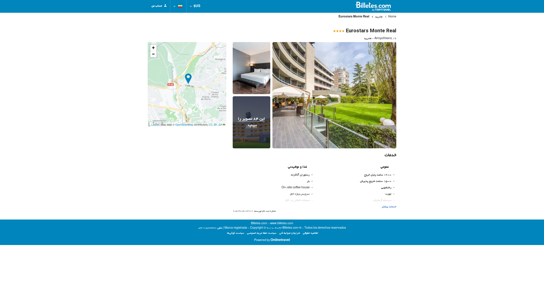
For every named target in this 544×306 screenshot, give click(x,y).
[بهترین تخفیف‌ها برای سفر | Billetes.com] (373, 6)
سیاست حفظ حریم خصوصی (261, 233)
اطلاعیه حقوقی (310, 233)
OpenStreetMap (184, 125)
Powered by (272, 240)
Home (392, 17)
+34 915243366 (207, 228)
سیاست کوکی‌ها (235, 233)
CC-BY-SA (215, 125)
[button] (195, 6)
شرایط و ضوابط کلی (289, 233)
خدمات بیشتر (389, 206)
